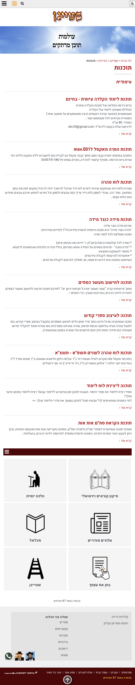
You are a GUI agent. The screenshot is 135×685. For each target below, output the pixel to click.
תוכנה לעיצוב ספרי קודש (108, 315)
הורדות (102, 61)
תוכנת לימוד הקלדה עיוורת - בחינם (99, 99)
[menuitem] (100, 480)
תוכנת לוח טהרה (116, 182)
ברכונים (63, 642)
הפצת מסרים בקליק (116, 623)
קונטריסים (61, 629)
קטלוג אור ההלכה (56, 617)
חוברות (63, 635)
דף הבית (126, 61)
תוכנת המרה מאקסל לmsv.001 (103, 149)
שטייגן (114, 61)
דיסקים (63, 648)
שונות (64, 655)
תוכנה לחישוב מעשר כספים (105, 282)
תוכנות (123, 67)
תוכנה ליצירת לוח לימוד (109, 386)
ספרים (64, 622)
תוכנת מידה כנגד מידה (110, 219)
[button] (22, 3)
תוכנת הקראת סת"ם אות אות (105, 423)
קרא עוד (126, 133)
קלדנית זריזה (120, 617)
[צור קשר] (14, 4)
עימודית (124, 82)
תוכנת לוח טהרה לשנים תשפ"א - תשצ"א (93, 353)
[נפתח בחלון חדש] (30, 656)
